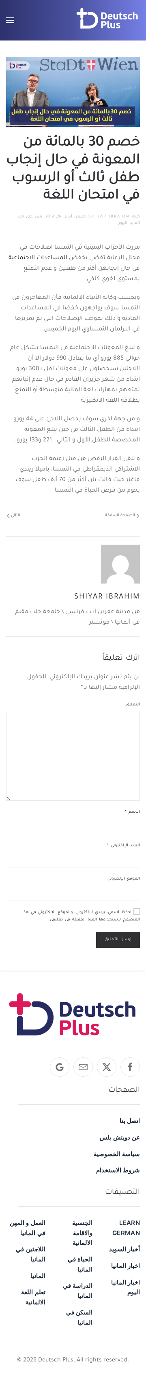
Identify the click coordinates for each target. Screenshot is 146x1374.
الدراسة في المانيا (77, 1290)
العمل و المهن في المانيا (27, 1228)
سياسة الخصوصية (117, 1154)
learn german (126, 1228)
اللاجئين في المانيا (30, 1254)
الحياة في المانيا (80, 1264)
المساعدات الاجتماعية (38, 258)
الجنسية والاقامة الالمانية (82, 1232)
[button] (10, 20)
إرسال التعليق (118, 939)
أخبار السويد (124, 1249)
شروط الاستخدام (118, 1170)
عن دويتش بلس (120, 1137)
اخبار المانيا (125, 1266)
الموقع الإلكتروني (123, 879)
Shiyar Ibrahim (109, 217)
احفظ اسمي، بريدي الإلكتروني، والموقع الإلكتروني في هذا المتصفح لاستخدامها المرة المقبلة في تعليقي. (81, 916)
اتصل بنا (130, 1121)
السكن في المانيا (79, 1317)
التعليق (133, 705)
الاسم (132, 812)
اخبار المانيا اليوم (125, 1287)
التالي (15, 515)
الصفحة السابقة (120, 515)
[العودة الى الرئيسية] (107, 20)
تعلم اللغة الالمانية (33, 1297)
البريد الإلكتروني (123, 846)
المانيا (37, 1276)
